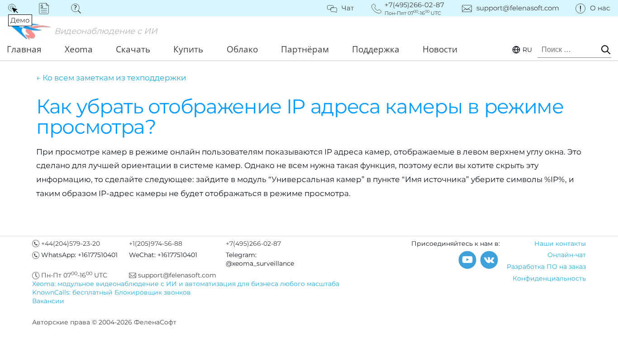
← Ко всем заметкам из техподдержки (111, 77)
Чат (348, 8)
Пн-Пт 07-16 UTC (74, 275)
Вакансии (48, 301)
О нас (600, 8)
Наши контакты (560, 243)
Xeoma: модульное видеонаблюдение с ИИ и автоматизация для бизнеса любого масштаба (185, 284)
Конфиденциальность (549, 278)
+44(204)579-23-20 (70, 243)
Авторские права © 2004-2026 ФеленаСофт (104, 322)
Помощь (79, 8)
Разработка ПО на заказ (546, 267)
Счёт (47, 8)
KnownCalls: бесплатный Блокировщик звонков (111, 292)
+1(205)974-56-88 (155, 243)
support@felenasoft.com (517, 8)
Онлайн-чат (566, 255)
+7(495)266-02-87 (253, 243)
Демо (15, 8)
